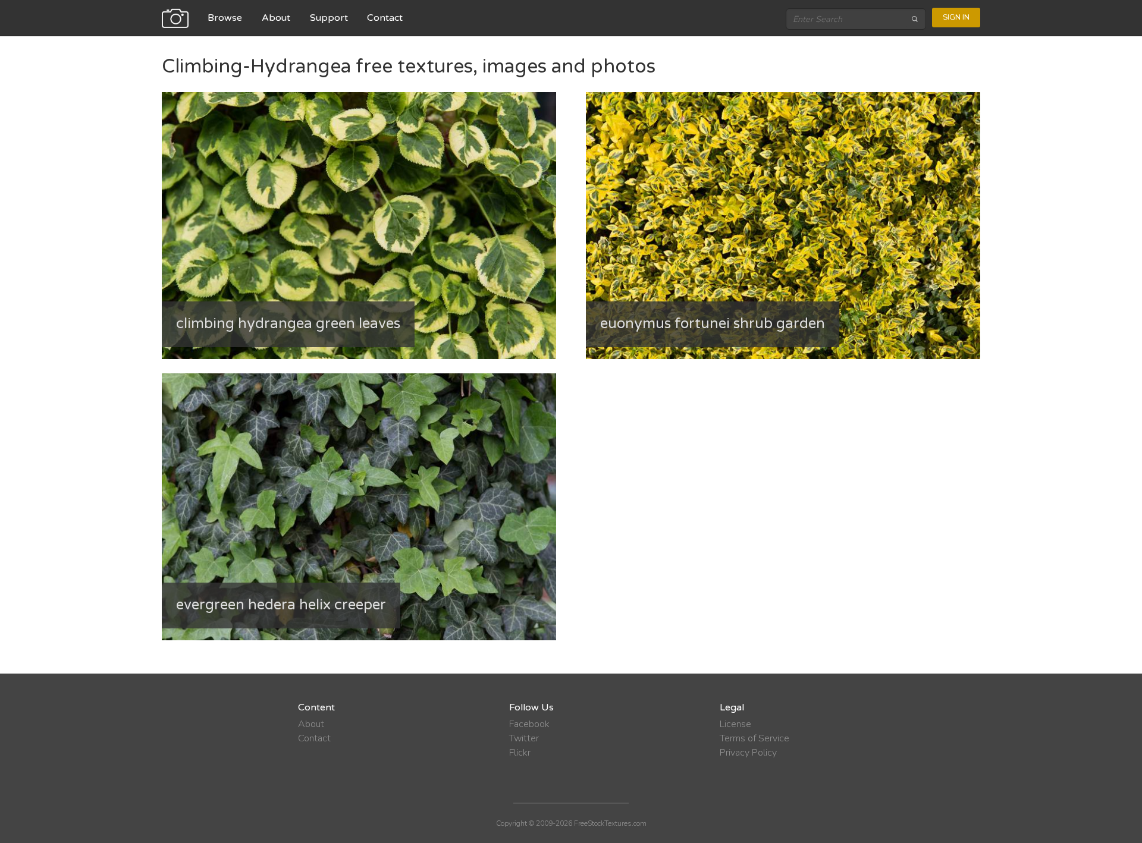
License (735, 724)
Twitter (524, 738)
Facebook (529, 724)
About (276, 18)
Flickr (520, 752)
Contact (385, 18)
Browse (225, 18)
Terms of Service (754, 738)
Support (329, 18)
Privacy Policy (748, 752)
